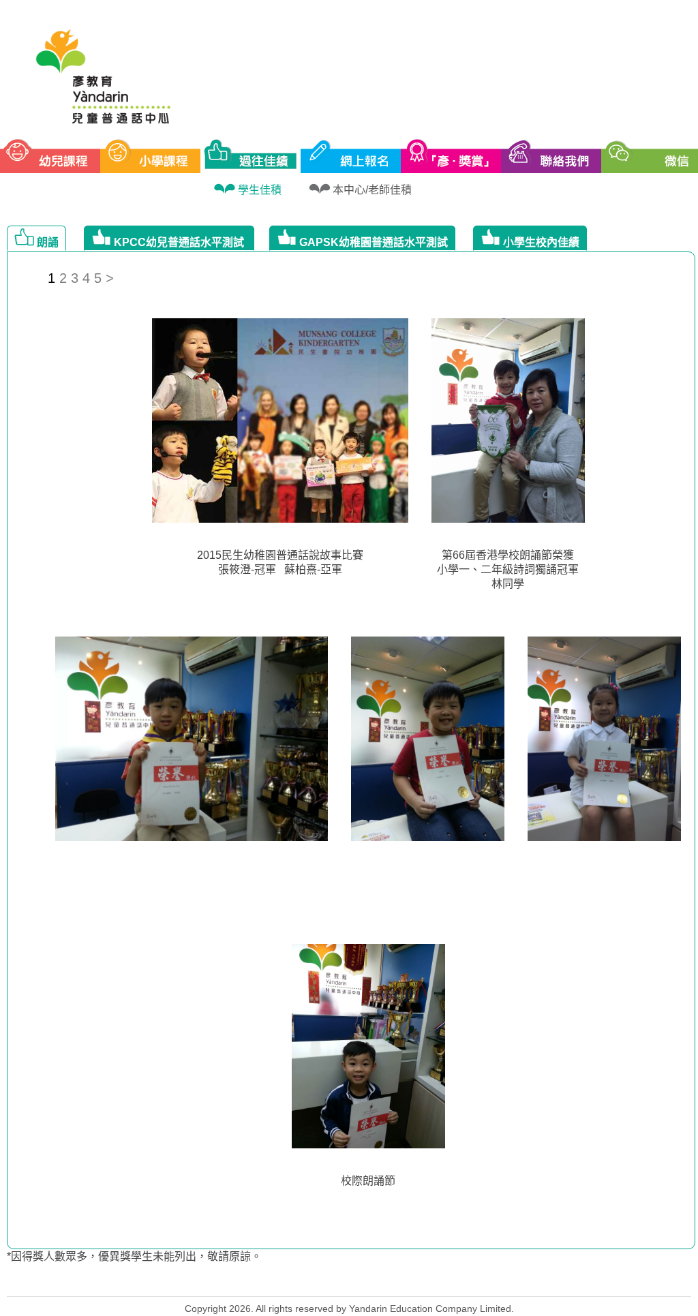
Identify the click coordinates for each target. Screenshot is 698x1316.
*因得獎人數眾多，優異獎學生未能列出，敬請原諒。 (134, 1256)
